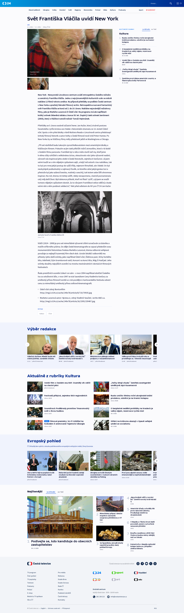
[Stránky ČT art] (116, 579)
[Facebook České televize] (142, 563)
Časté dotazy (62, 596)
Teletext (30, 583)
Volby (54, 10)
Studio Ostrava (63, 583)
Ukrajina (46, 10)
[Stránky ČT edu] (138, 579)
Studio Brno (62, 579)
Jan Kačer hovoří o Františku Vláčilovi (50, 235)
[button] (75, 212)
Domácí (62, 10)
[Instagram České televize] (138, 563)
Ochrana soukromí (54, 608)
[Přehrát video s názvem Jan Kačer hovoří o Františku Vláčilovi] (75, 212)
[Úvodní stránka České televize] (39, 563)
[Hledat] (170, 3)
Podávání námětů (64, 593)
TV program (31, 572)
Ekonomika (88, 10)
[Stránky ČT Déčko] (96, 579)
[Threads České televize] (155, 563)
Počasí (97, 10)
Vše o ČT (30, 600)
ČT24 (50, 314)
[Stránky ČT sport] (117, 573)
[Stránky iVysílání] (140, 573)
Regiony (78, 10)
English (43, 608)
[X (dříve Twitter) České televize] (150, 563)
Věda (105, 10)
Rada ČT (61, 586)
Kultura (113, 10)
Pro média (61, 572)
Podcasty (122, 10)
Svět (70, 10)
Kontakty (61, 600)
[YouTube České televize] (146, 563)
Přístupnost (66, 608)
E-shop (29, 593)
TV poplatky (31, 579)
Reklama (61, 576)
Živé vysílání (31, 576)
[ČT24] (7, 3)
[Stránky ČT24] (97, 573)
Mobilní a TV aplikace (35, 596)
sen (28, 25)
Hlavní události (34, 10)
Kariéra (60, 589)
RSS (155, 608)
